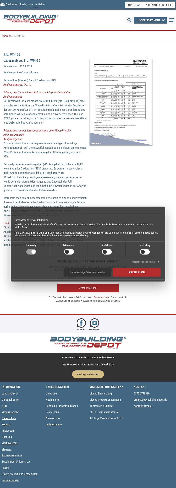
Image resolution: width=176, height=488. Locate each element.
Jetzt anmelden (88, 288)
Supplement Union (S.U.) (16, 461)
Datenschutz (101, 297)
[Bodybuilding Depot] (30, 19)
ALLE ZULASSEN (137, 272)
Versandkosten (10, 399)
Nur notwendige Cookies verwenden (87, 272)
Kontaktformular (143, 406)
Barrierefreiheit (10, 480)
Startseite (6, 36)
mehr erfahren (54, 424)
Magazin (6, 449)
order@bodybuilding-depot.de (150, 399)
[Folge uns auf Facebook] (81, 324)
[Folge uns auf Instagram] (94, 324)
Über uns (7, 436)
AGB (94, 357)
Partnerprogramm (12, 455)
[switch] (69, 252)
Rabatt (5, 467)
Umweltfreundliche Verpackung (19, 474)
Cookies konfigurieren (143, 261)
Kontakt (6, 424)
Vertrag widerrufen (88, 374)
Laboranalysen (10, 393)
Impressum (67, 357)
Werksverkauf (9, 443)
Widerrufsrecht (107, 357)
